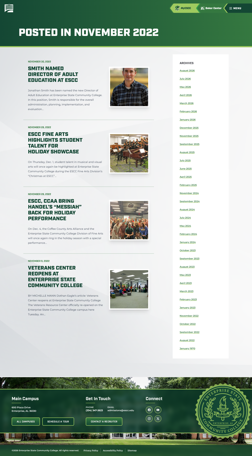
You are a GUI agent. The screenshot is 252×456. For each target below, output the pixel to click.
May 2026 (185, 87)
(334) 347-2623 (94, 410)
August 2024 (187, 209)
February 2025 (188, 185)
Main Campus (25, 399)
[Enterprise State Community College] (23, 8)
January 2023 (187, 307)
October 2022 (188, 324)
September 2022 (189, 332)
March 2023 (186, 291)
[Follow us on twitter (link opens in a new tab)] (157, 418)
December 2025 (189, 127)
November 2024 (189, 193)
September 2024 (190, 201)
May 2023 (185, 275)
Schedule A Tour (58, 422)
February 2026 (188, 111)
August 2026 (187, 70)
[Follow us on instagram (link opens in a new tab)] (149, 418)
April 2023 (186, 283)
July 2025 (185, 160)
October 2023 (188, 250)
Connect (154, 399)
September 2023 (189, 258)
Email (110, 407)
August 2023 (187, 266)
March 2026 (187, 103)
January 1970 (187, 348)
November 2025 (189, 136)
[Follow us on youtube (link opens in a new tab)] (157, 409)
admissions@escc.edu (120, 410)
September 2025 (189, 144)
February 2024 (188, 234)
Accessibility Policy (113, 450)
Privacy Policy (91, 450)
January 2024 (188, 242)
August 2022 (187, 340)
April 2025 (186, 176)
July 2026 (185, 78)
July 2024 (185, 217)
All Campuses (26, 422)
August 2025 (187, 152)
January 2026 (188, 119)
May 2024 (185, 225)
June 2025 (186, 168)
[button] (239, 8)
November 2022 (189, 315)
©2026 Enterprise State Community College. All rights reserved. (45, 450)
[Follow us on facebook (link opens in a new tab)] (149, 409)
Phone (90, 407)
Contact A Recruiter (104, 422)
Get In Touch (98, 399)
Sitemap (132, 450)
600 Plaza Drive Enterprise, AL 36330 (24, 409)
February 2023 (188, 299)
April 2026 (186, 95)
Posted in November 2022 (89, 33)
